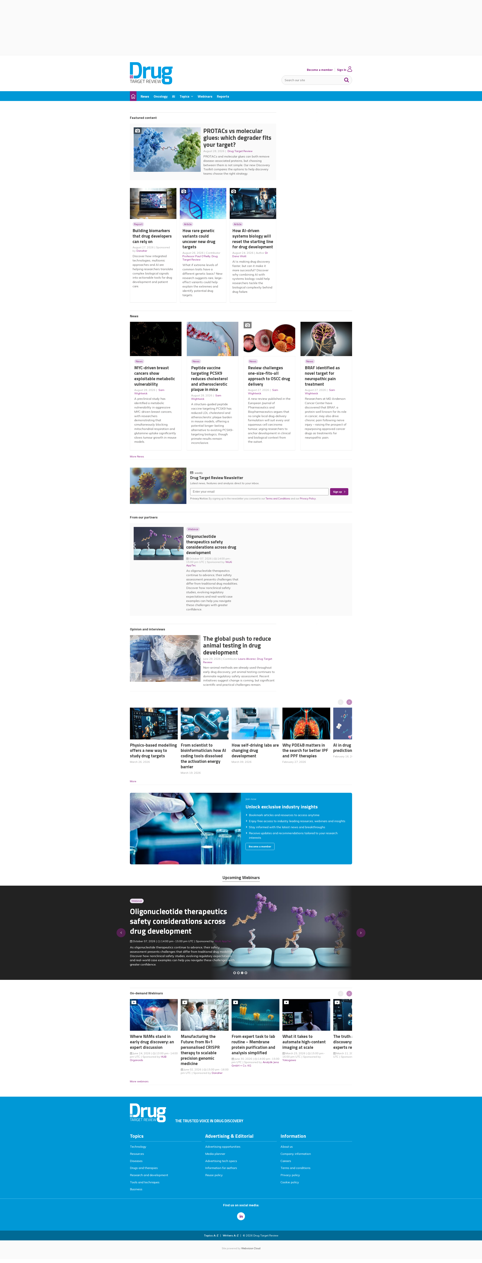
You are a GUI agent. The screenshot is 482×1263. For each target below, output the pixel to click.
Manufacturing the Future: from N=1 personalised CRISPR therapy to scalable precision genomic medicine (200, 1050)
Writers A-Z (231, 1235)
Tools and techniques (144, 1182)
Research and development (149, 1175)
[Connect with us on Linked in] (241, 1216)
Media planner (215, 1154)
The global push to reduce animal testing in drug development (237, 645)
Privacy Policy (308, 498)
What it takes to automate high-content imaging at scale (304, 1041)
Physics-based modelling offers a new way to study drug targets (153, 750)
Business (136, 1189)
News (139, 361)
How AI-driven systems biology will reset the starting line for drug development (252, 238)
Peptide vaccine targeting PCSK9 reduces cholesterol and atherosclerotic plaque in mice (209, 378)
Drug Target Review (240, 151)
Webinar (193, 529)
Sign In (341, 70)
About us (287, 1146)
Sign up (337, 492)
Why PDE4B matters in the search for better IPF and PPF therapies (305, 750)
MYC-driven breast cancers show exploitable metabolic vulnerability (154, 375)
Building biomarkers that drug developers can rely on (152, 236)
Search (347, 79)
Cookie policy (290, 1182)
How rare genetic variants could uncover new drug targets (198, 238)
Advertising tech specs (221, 1161)
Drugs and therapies (144, 1168)
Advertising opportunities (222, 1146)
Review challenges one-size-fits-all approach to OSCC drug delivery (269, 375)
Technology (138, 1146)
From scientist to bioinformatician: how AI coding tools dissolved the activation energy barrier (203, 756)
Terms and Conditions (278, 498)
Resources (137, 1154)
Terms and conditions (295, 1168)
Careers (286, 1161)
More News (137, 456)
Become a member (320, 70)
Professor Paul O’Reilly (196, 256)
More (133, 781)
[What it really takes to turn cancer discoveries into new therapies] (246, 973)
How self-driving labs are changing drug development (255, 750)
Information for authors (221, 1168)
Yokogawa (289, 1060)
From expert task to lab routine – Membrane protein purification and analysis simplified (253, 1044)
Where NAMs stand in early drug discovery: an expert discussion (152, 1041)
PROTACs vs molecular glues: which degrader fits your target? (237, 137)
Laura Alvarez (247, 659)
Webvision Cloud (250, 1248)
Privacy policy (290, 1175)
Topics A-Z (211, 1235)
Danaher (142, 250)
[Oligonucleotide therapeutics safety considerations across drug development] (242, 973)
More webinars (139, 1081)
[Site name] (151, 83)
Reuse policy (214, 1175)
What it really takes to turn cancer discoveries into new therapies (176, 923)
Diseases (136, 1161)
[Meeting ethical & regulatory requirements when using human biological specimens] (234, 973)
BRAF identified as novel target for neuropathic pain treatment (322, 375)
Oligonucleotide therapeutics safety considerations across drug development (211, 544)
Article (188, 224)
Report (138, 224)
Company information (296, 1154)
